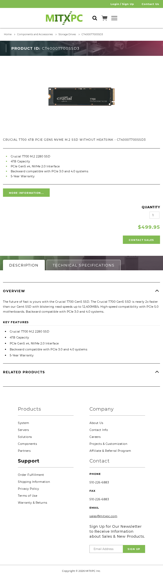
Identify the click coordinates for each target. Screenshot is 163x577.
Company (101, 409)
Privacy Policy (28, 489)
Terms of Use (27, 495)
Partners (24, 451)
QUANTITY (151, 207)
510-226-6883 (99, 482)
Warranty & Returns (32, 502)
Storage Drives (67, 34)
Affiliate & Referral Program (110, 451)
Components (27, 444)
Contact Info (98, 430)
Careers (95, 437)
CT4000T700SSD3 (92, 34)
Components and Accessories (35, 34)
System (23, 423)
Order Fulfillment (31, 475)
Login (115, 4)
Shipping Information (34, 482)
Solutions (25, 437)
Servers (23, 430)
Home (8, 34)
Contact (99, 461)
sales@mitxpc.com (103, 516)
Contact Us (150, 4)
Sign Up (128, 4)
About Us (96, 423)
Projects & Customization (108, 444)
